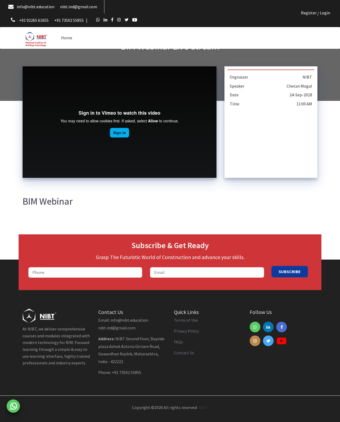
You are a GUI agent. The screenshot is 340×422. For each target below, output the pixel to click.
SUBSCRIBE (290, 271)
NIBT (202, 407)
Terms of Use (186, 320)
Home (66, 37)
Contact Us (184, 352)
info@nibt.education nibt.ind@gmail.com (57, 6)
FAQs (178, 342)
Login (325, 12)
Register (309, 12)
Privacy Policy (186, 331)
